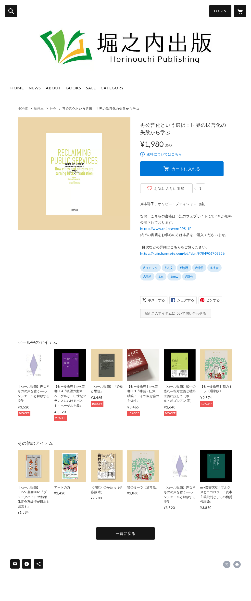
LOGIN (220, 11)
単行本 (39, 109)
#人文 (169, 268)
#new (174, 277)
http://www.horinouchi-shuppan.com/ (237, 564)
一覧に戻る (125, 533)
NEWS (35, 87)
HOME (17, 87)
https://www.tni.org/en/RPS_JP (165, 228)
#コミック (150, 268)
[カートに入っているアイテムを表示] (240, 11)
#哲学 (199, 268)
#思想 (147, 277)
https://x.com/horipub (226, 564)
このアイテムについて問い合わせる (178, 313)
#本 (160, 277)
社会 (53, 109)
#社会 (214, 268)
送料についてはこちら (164, 154)
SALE (91, 87)
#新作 (189, 277)
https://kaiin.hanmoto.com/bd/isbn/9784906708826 (182, 253)
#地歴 (184, 268)
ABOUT (53, 87)
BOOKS (73, 87)
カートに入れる (186, 168)
